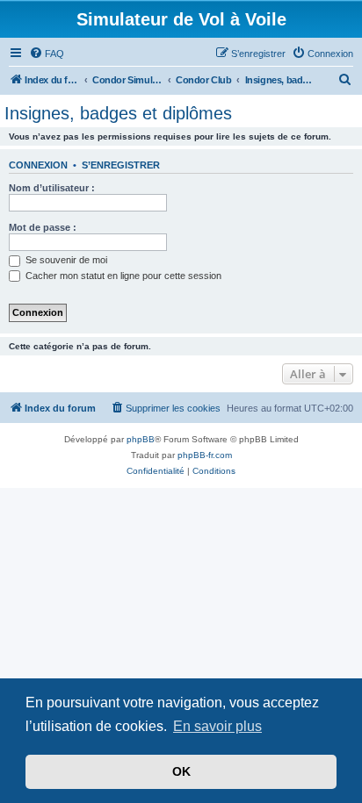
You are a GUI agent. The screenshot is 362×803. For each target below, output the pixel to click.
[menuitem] (46, 53)
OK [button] (181, 771)
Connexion (38, 165)
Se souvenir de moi (65, 260)
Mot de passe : (42, 227)
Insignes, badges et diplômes (118, 113)
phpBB (141, 439)
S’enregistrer (121, 165)
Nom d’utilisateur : (52, 188)
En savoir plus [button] (217, 726)
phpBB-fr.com (204, 455)
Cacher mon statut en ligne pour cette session (122, 275)
